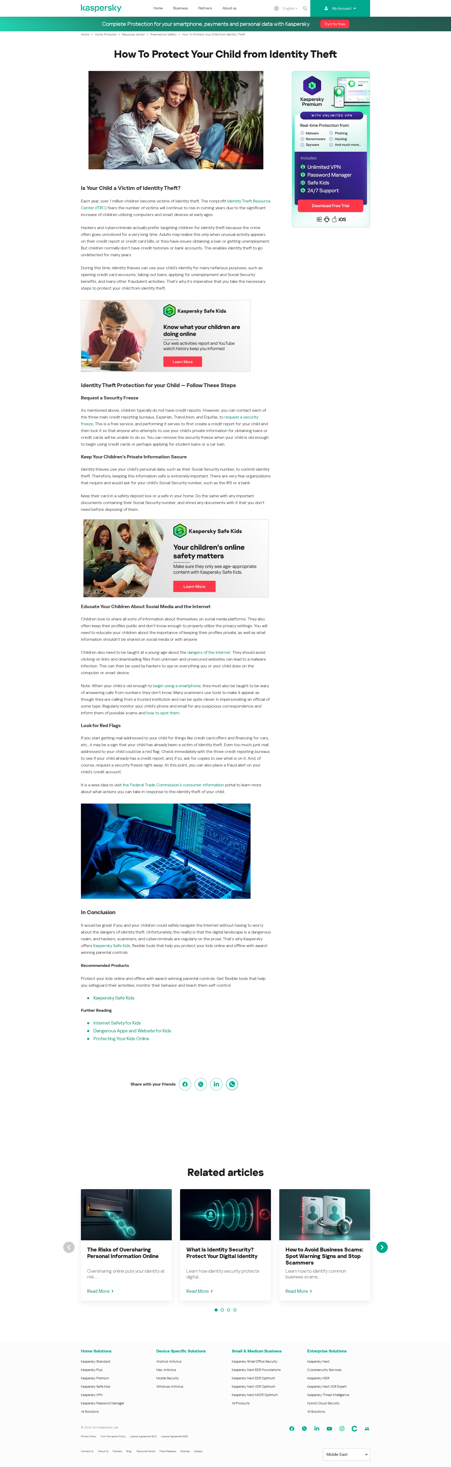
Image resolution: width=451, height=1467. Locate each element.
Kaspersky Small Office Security (255, 1361)
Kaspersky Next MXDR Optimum (255, 1395)
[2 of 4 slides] (222, 1310)
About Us (103, 1451)
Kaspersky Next (318, 1361)
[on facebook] (185, 1084)
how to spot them (162, 712)
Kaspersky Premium (95, 1378)
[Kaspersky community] (354, 1429)
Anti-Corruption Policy (113, 1436)
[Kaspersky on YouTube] (329, 1429)
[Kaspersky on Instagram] (342, 1429)
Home (158, 8)
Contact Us (87, 1451)
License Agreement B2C (143, 1436)
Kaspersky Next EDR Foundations (256, 1370)
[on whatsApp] (232, 1084)
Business (180, 8)
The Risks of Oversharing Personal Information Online (123, 1253)
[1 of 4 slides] (216, 1310)
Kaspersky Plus (91, 1370)
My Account (341, 8)
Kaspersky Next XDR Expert (327, 1386)
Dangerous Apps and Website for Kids (132, 1030)
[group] (126, 1245)
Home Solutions (96, 1351)
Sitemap (185, 1451)
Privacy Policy (88, 1436)
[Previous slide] (69, 1247)
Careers (198, 1451)
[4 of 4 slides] (235, 1310)
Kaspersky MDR (318, 1378)
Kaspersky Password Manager (102, 1403)
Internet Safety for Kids (117, 1023)
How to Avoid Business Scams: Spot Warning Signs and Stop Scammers (324, 1256)
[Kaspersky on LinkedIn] (317, 1429)
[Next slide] (382, 1247)
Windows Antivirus (169, 1386)
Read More (98, 1291)
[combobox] (290, 8)
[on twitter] (200, 1084)
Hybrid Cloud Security (323, 1403)
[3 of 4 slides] (228, 1310)
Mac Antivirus (166, 1370)
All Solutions (90, 1412)
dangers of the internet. (209, 652)
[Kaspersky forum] (367, 1429)
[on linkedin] (216, 1084)
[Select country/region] (277, 8)
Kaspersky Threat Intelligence (328, 1395)
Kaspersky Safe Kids (111, 945)
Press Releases (167, 1451)
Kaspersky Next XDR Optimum (253, 1386)
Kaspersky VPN (92, 1395)
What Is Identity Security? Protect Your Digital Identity (222, 1253)
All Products (241, 1403)
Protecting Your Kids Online (121, 1038)
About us (229, 8)
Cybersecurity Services (324, 1370)
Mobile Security (167, 1378)
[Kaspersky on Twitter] (304, 1429)
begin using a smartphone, (177, 685)
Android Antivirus (168, 1361)
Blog (129, 1451)
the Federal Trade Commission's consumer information (173, 784)
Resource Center (146, 1451)
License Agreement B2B (174, 1436)
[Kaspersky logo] (101, 8)
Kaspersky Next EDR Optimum (253, 1378)
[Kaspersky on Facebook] (292, 1429)
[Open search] (305, 8)
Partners (205, 8)
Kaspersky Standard (95, 1361)
